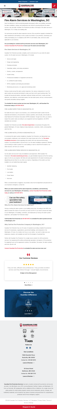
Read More (28, 285)
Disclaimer (34, 400)
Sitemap (31, 402)
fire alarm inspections (28, 125)
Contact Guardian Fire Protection (14, 45)
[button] (24, 282)
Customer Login (34, 1)
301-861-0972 (19, 105)
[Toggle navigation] (4, 6)
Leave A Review (28, 363)
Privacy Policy (42, 400)
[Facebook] (27, 348)
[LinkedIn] (30, 348)
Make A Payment (22, 1)
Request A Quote (40, 200)
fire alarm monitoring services (19, 156)
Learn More (28, 313)
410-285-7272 (32, 373)
